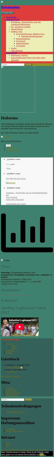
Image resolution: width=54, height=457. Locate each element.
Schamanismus (23, 39)
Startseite (11, 17)
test (7, 195)
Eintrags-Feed (11, 391)
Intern (8, 443)
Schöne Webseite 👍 (14, 367)
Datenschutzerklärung (14, 431)
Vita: (8, 145)
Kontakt (9, 353)
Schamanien (10, 7)
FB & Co (10, 148)
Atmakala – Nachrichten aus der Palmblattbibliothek (26, 23)
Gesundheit (11, 53)
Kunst (14, 48)
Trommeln (20, 46)
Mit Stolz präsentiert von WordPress (33, 450)
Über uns (9, 344)
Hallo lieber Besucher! (15, 199)
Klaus (13, 348)
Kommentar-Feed (13, 393)
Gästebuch (10, 350)
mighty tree (16, 31)
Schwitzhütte (22, 43)
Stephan (14, 346)
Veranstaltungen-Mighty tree (30, 34)
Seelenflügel (17, 29)
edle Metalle (17, 50)
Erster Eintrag (11, 372)
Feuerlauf (20, 41)
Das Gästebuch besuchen (11, 376)
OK (41, 455)
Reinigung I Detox (19, 55)
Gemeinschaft (12, 20)
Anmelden (10, 388)
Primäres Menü (7, 13)
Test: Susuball (11, 197)
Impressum (10, 429)
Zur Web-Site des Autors (16, 178)
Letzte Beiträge (12, 150)
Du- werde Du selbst (20, 27)
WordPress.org (12, 395)
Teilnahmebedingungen (32, 36)
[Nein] (45, 455)
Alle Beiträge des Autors (15, 204)
